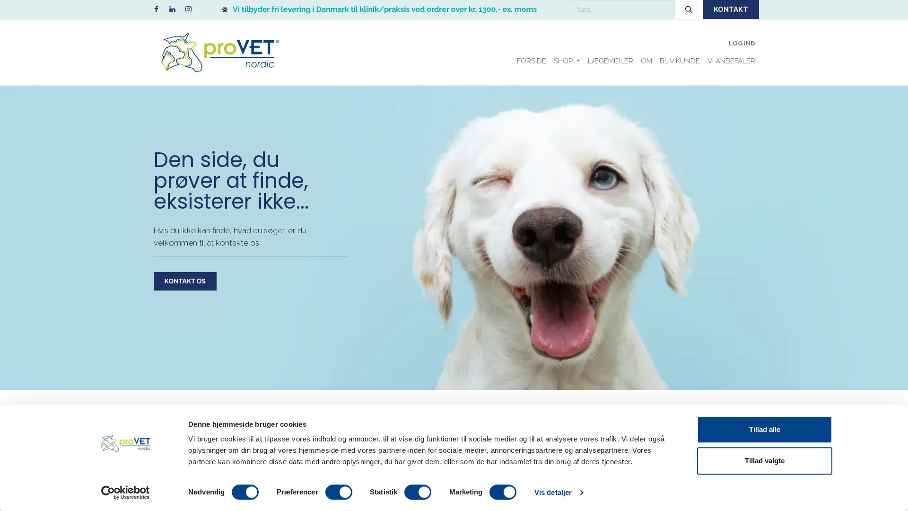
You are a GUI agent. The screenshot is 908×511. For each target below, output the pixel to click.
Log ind (742, 43)
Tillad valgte (765, 461)
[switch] (338, 492)
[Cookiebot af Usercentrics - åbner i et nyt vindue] (125, 492)
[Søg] (689, 9)
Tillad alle (764, 429)
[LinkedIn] (172, 9)
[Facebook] (156, 9)
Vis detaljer (553, 492)
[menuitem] (531, 61)
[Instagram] (188, 9)
